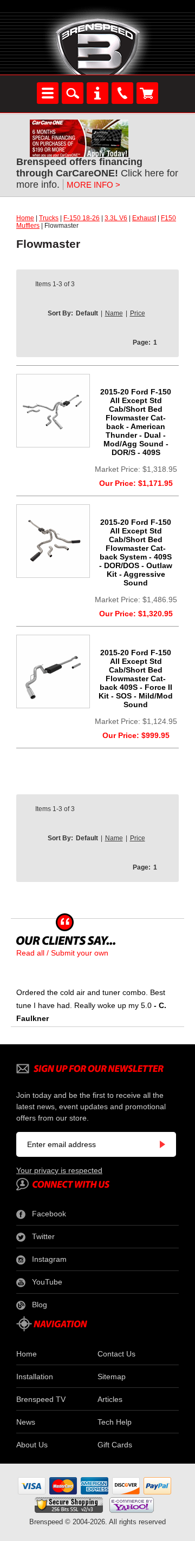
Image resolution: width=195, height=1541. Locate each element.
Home (25, 218)
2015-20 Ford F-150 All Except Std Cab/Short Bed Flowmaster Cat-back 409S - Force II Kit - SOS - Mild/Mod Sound (136, 678)
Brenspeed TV (41, 1399)
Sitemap (112, 1376)
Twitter (43, 1236)
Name (114, 313)
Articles (110, 1399)
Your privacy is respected (59, 1170)
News (25, 1422)
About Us (32, 1444)
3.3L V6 (116, 218)
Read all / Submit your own (62, 953)
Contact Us (116, 1353)
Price (137, 313)
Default (87, 313)
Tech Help (115, 1422)
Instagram (49, 1259)
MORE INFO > (93, 184)
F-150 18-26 (81, 218)
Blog (39, 1304)
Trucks (48, 218)
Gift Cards (115, 1444)
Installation (34, 1376)
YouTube (47, 1281)
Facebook (49, 1213)
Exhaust (144, 218)
